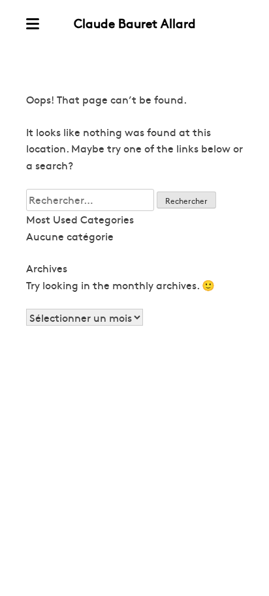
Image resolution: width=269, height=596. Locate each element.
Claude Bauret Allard (135, 22)
